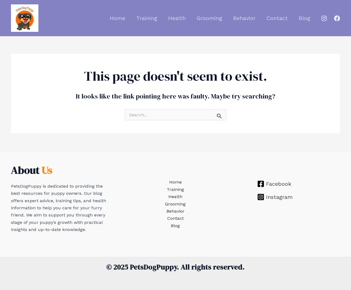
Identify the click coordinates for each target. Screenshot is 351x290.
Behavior (244, 18)
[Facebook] (337, 18)
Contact (277, 18)
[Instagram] (324, 18)
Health (177, 18)
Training (146, 18)
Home (117, 18)
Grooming (209, 18)
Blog (304, 18)
